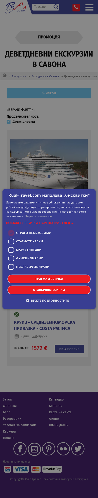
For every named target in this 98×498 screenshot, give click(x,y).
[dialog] (49, 249)
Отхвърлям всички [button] (49, 290)
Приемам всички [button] (49, 279)
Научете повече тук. (39, 216)
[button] (49, 223)
